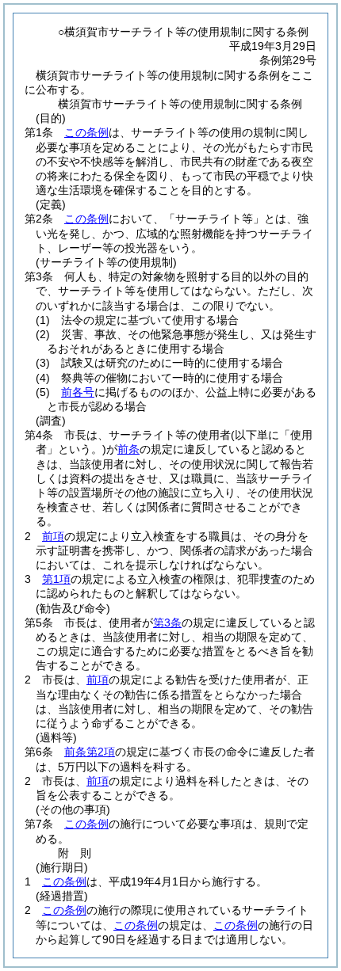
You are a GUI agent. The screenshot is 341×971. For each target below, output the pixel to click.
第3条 (167, 622)
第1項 (56, 579)
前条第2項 (89, 751)
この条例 (86, 132)
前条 (128, 449)
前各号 (77, 392)
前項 (53, 536)
